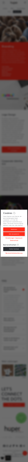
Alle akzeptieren (14, 234)
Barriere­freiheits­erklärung (14, 253)
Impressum (18, 238)
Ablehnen (14, 229)
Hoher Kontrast (14, 249)
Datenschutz (14, 240)
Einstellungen (10, 238)
